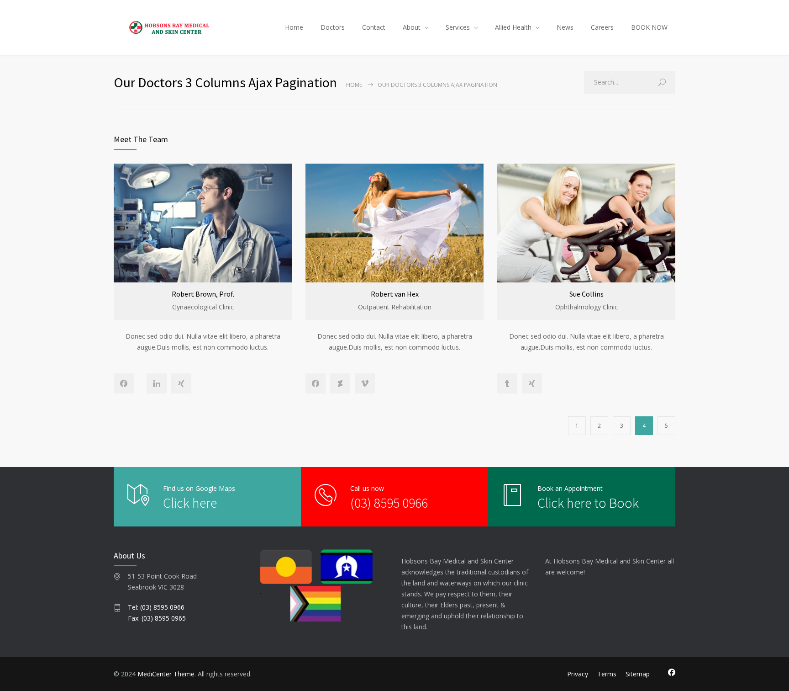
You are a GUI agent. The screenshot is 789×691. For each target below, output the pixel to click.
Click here (190, 502)
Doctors (333, 27)
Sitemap (638, 674)
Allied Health (513, 27)
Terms (606, 674)
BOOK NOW (649, 27)
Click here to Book (588, 502)
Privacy (577, 674)
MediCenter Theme (166, 674)
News (565, 27)
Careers (602, 27)
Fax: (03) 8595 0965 (157, 618)
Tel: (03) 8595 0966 (156, 607)
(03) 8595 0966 (389, 502)
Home (294, 27)
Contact (373, 27)
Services (458, 27)
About (412, 27)
